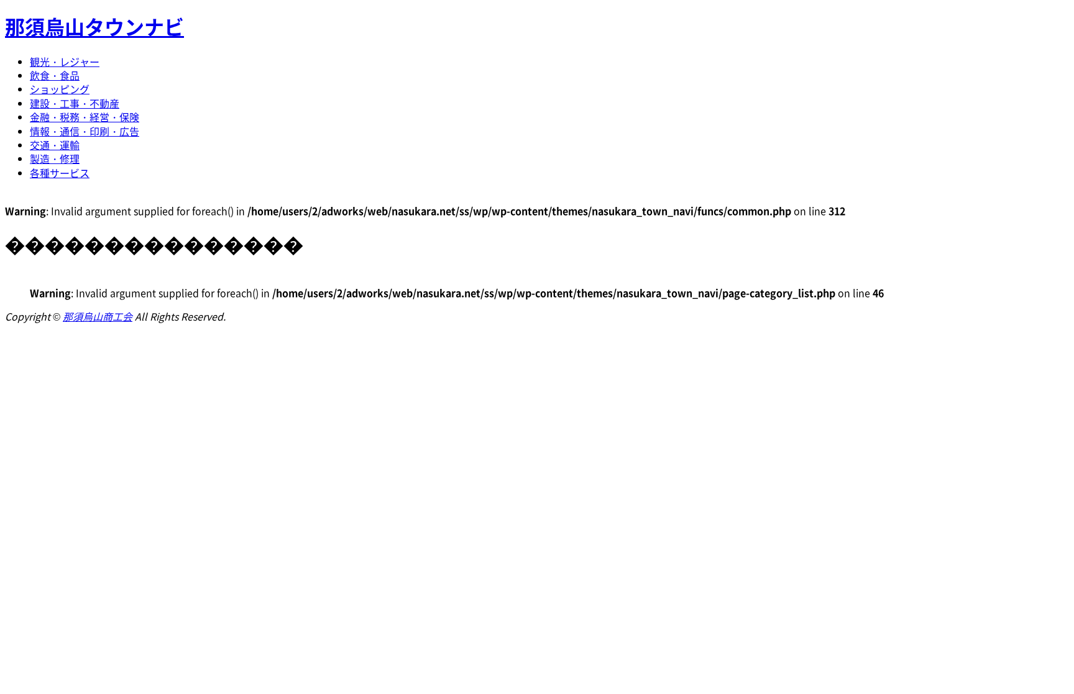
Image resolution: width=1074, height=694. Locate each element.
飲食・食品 (55, 75)
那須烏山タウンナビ (94, 26)
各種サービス (60, 172)
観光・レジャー (64, 61)
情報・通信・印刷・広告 (84, 131)
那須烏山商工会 (97, 316)
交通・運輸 (55, 144)
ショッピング (60, 88)
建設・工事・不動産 (74, 103)
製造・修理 (55, 158)
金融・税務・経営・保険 (84, 116)
